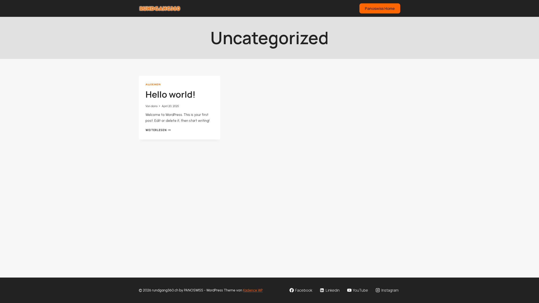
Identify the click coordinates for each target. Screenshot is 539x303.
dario (154, 106)
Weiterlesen (158, 130)
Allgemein (152, 84)
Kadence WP (253, 290)
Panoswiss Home (380, 8)
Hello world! (170, 94)
